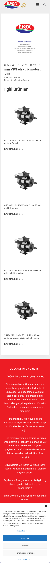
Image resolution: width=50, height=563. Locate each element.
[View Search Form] (44, 4)
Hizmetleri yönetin (24, 531)
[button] (46, 506)
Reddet (25, 545)
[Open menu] (37, 4)
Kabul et (25, 538)
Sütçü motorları (22, 80)
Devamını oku (12, 149)
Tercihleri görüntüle (25, 553)
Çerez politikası (24, 559)
